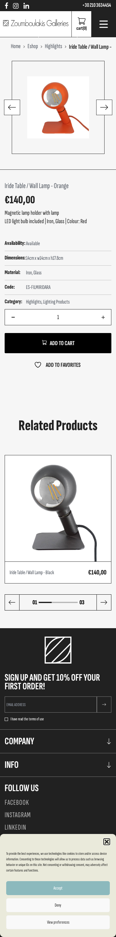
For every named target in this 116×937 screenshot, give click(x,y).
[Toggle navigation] (103, 24)
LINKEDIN (15, 827)
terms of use (36, 719)
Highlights (33, 302)
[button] (107, 842)
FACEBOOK (17, 802)
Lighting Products (56, 302)
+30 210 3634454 (96, 5)
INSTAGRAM (18, 814)
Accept (58, 888)
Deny (58, 905)
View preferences (58, 922)
